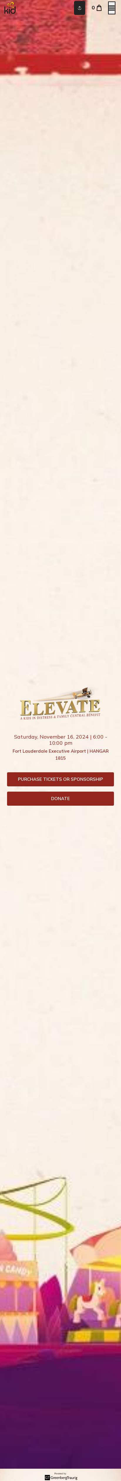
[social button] (79, 8)
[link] (60, 779)
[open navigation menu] (111, 7)
